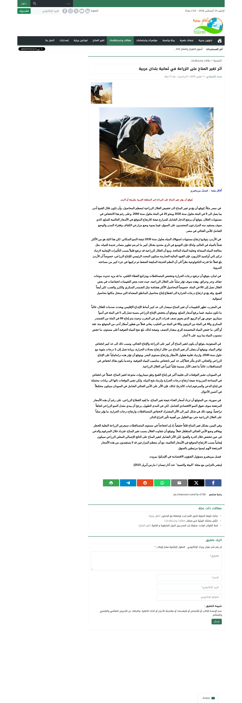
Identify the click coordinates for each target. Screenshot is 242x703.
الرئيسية (219, 40)
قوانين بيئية (81, 40)
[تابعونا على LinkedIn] (87, 11)
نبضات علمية (186, 40)
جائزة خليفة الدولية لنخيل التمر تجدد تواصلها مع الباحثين (190, 516)
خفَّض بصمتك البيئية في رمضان (202, 521)
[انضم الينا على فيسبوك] (64, 11)
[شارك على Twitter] (196, 483)
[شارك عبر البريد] (179, 483)
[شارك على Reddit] (145, 483)
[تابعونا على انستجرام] (70, 11)
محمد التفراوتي (214, 76)
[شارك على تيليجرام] (128, 483)
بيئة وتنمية (168, 40)
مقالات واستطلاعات (120, 40)
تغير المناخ (98, 40)
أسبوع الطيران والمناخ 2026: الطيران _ (183, 49)
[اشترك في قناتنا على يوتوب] (81, 11)
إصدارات (64, 40)
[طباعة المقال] (111, 483)
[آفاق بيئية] (121, 25)
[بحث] (34, 3)
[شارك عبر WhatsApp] (162, 483)
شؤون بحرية (205, 40)
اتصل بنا (49, 40)
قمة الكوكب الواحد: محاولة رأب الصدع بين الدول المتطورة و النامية (185, 525)
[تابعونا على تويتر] (76, 11)
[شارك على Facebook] (213, 483)
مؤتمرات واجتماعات (146, 40)
